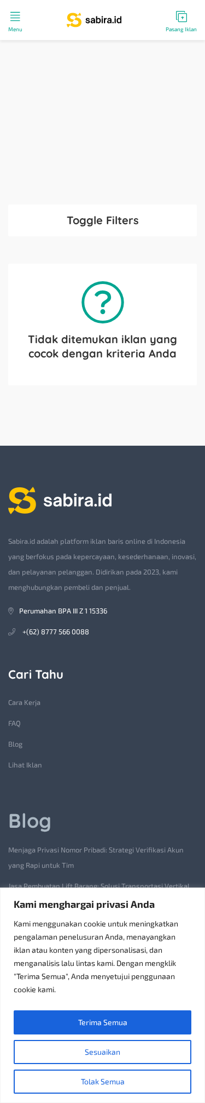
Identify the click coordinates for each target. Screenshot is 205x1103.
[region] (102, 995)
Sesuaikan (102, 1051)
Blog (15, 744)
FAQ (14, 723)
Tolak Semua (103, 1081)
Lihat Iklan (25, 764)
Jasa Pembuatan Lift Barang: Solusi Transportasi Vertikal (99, 886)
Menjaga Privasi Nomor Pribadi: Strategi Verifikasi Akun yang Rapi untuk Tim (96, 857)
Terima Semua (102, 1022)
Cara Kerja (24, 702)
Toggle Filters (103, 220)
